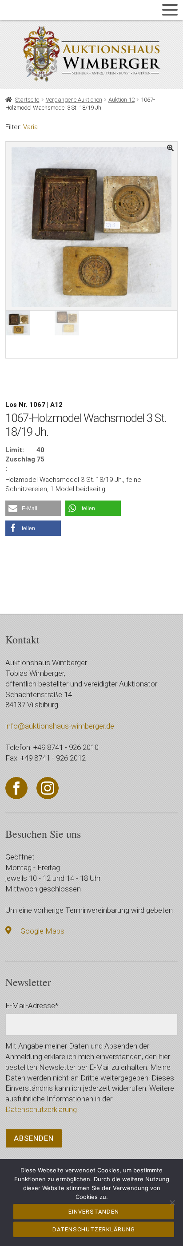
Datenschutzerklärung (41, 1109)
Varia (30, 127)
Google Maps (42, 931)
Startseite (27, 99)
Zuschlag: (20, 464)
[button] (33, 508)
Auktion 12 (121, 99)
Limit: (14, 450)
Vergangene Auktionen (74, 99)
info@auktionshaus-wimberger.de (59, 726)
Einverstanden (93, 1211)
